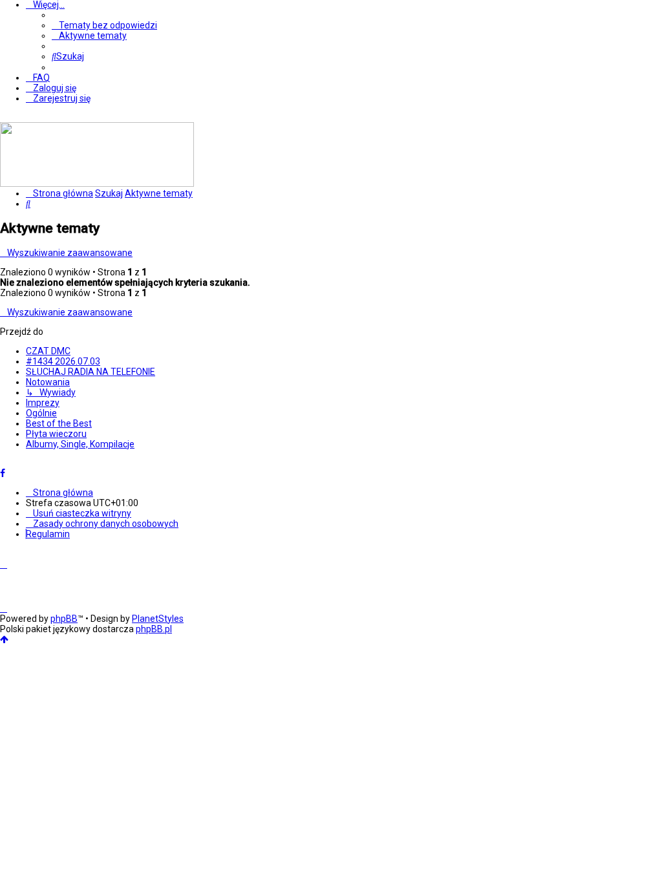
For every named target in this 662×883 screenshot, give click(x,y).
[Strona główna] (97, 183)
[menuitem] (104, 25)
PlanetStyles (158, 618)
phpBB (64, 618)
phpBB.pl (154, 629)
